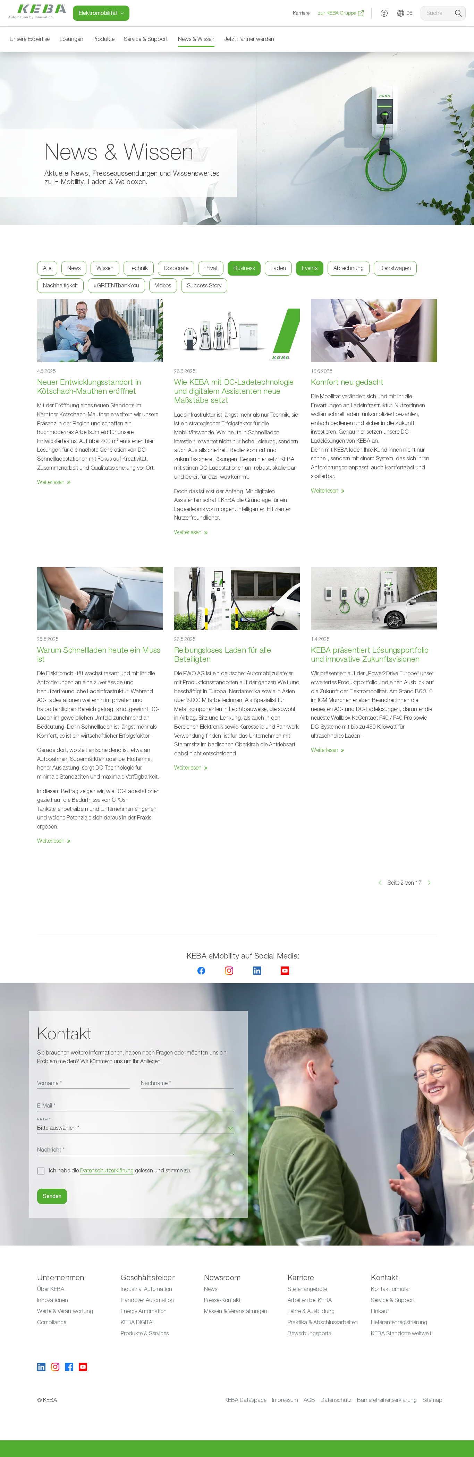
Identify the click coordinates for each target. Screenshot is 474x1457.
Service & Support (146, 39)
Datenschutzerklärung (107, 1170)
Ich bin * (43, 1119)
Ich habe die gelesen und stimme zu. (120, 1170)
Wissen (104, 268)
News (74, 268)
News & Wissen (196, 39)
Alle (47, 268)
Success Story (204, 285)
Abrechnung (348, 268)
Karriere (301, 13)
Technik (138, 268)
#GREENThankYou (116, 285)
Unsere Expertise (30, 39)
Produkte (104, 39)
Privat (211, 268)
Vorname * (49, 1083)
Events (310, 268)
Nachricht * (51, 1150)
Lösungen (71, 39)
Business (244, 268)
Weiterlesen (51, 482)
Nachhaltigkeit (60, 285)
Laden (278, 268)
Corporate (176, 268)
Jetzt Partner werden (249, 39)
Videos (163, 285)
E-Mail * (46, 1106)
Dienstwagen (395, 268)
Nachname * (156, 1083)
